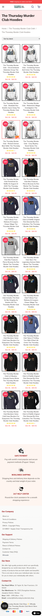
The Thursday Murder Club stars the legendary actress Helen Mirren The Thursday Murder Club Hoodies (31, 262)
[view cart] (39, 6)
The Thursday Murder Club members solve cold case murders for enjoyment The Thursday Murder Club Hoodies (11, 340)
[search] (32, 6)
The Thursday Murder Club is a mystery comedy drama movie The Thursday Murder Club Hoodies (11, 378)
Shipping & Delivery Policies (12, 539)
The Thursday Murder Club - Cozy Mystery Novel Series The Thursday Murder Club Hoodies (31, 145)
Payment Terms (8, 542)
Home (4, 29)
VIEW (11, 60)
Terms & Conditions (9, 519)
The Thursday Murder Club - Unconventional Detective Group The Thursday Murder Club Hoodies (11, 69)
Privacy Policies (7, 522)
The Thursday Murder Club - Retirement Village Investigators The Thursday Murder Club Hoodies (31, 107)
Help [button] (37, 613)
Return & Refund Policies (11, 545)
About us (5, 516)
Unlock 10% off (4, 606)
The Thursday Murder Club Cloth (22, 29)
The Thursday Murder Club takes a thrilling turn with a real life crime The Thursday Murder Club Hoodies (31, 340)
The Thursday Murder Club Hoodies (16, 32)
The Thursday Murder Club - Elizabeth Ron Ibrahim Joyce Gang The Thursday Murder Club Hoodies (11, 107)
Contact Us (6, 549)
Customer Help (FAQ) (10, 552)
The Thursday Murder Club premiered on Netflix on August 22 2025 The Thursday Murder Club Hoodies (11, 183)
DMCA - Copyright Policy (11, 526)
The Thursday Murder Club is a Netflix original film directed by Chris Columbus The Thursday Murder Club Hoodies (31, 221)
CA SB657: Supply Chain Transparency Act (17, 529)
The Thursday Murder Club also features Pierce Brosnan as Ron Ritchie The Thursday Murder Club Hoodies (31, 183)
